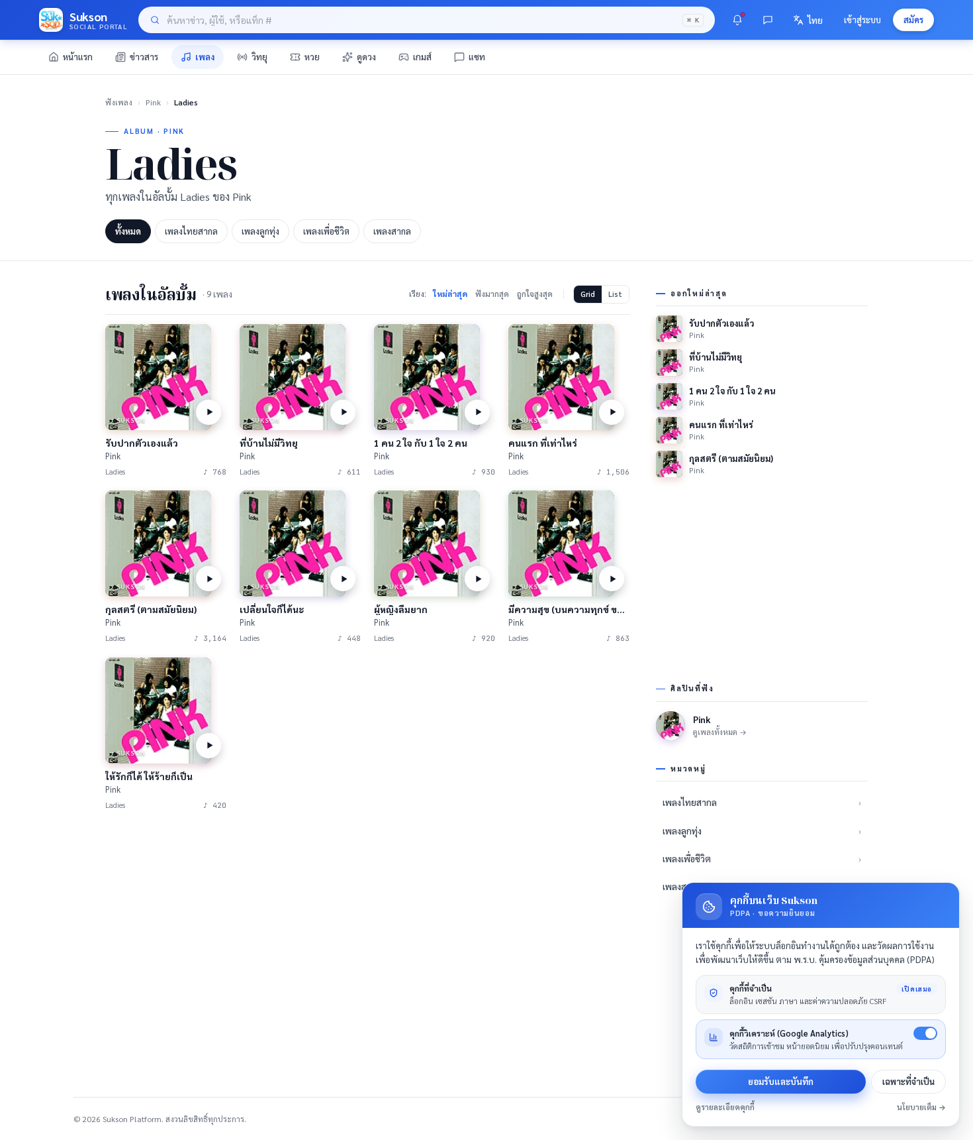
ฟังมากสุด (492, 293)
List (615, 294)
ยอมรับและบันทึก (780, 1081)
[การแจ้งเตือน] (737, 20)
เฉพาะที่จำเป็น (908, 1081)
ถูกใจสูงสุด (535, 293)
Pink (153, 102)
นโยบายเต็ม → (921, 1107)
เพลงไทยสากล (191, 231)
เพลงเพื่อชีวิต (326, 231)
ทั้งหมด (128, 231)
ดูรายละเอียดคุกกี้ (725, 1107)
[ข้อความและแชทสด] (768, 20)
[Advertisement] (367, 924)
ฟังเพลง (118, 102)
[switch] (925, 1033)
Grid (587, 294)
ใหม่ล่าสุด (450, 293)
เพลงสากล (392, 231)
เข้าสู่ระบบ (862, 19)
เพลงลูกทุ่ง (260, 231)
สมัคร (913, 19)
